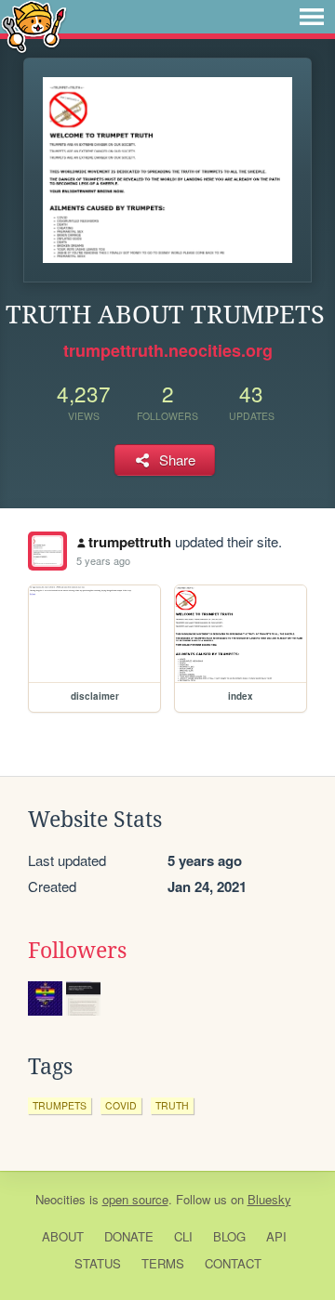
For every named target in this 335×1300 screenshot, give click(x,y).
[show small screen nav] (311, 16)
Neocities (60, 1199)
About (63, 1236)
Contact (233, 1263)
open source (135, 1199)
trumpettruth (129, 542)
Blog (229, 1236)
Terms (162, 1263)
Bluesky (269, 1199)
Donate (129, 1236)
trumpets (60, 1105)
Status (97, 1263)
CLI (183, 1236)
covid (121, 1105)
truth (172, 1105)
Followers (77, 951)
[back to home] (34, 25)
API (276, 1236)
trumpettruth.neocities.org (168, 350)
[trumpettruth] (47, 551)
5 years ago (103, 560)
